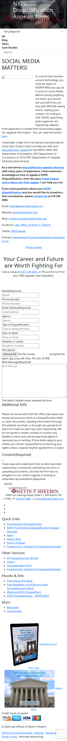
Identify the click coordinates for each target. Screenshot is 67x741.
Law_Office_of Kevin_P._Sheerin (32, 225)
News (5, 44)
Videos (11, 562)
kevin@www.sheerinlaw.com (26, 206)
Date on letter (10, 333)
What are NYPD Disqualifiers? (24, 592)
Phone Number (11, 299)
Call (6, 10)
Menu (52, 10)
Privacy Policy (10, 736)
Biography (13, 607)
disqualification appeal (15, 150)
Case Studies (9, 47)
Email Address (16, 307)
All (3, 36)
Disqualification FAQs (19, 565)
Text (28, 10)
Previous (30, 247)
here (4, 136)
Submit (8, 484)
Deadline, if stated (12, 341)
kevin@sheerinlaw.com (50, 499)
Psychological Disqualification (24, 524)
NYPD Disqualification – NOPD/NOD (28, 596)
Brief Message (16, 362)
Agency (6, 316)
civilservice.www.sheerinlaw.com (27, 218)
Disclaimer (51, 733)
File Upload (8, 350)
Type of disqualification (15, 324)
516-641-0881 (23, 499)
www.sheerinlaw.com (25, 212)
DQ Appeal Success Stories (22, 558)
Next (39, 247)
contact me (40, 196)
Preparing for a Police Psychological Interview (34, 546)
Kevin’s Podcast (16, 543)
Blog (4, 40)
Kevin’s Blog (14, 539)
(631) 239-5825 (28, 272)
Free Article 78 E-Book (19, 581)
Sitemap (39, 733)
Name (11, 291)
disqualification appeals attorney (43, 167)
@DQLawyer (19, 231)
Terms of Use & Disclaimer (17, 733)
